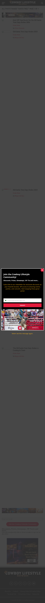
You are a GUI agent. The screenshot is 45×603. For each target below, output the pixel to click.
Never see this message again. (22, 334)
